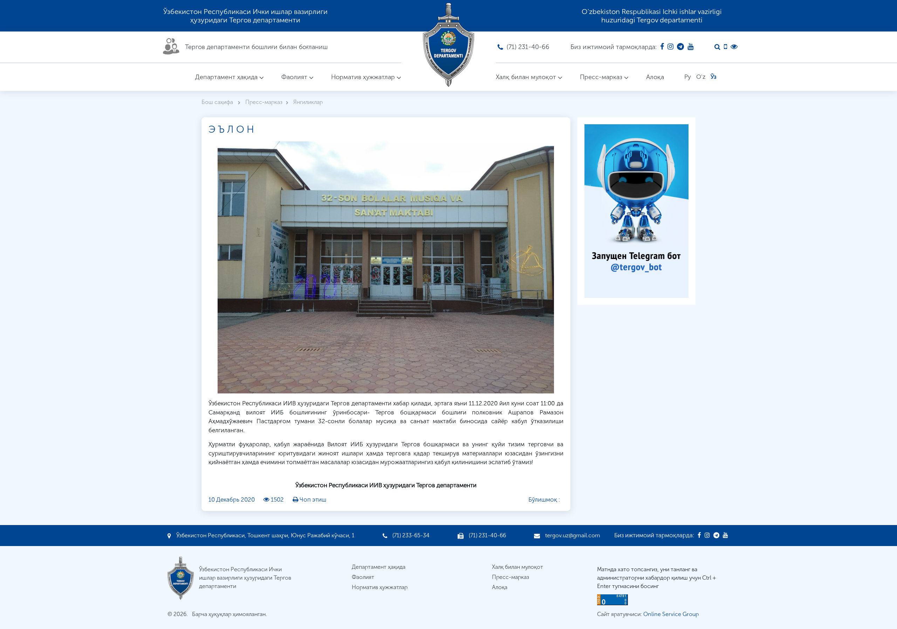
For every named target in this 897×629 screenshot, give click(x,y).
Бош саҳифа (217, 102)
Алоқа (655, 77)
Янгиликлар (308, 102)
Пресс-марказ (601, 77)
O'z (700, 76)
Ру (687, 76)
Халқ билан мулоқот (526, 77)
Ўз (713, 76)
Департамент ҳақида (226, 77)
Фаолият (294, 77)
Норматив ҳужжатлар (363, 77)
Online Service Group (671, 614)
